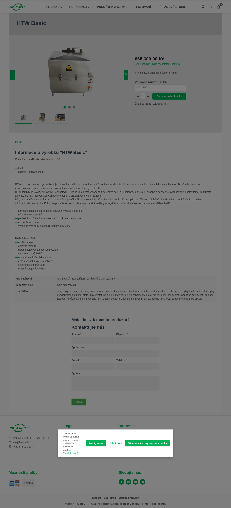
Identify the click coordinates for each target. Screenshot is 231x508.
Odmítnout (116, 443)
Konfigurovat (96, 443)
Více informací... (71, 453)
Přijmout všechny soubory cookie (147, 443)
